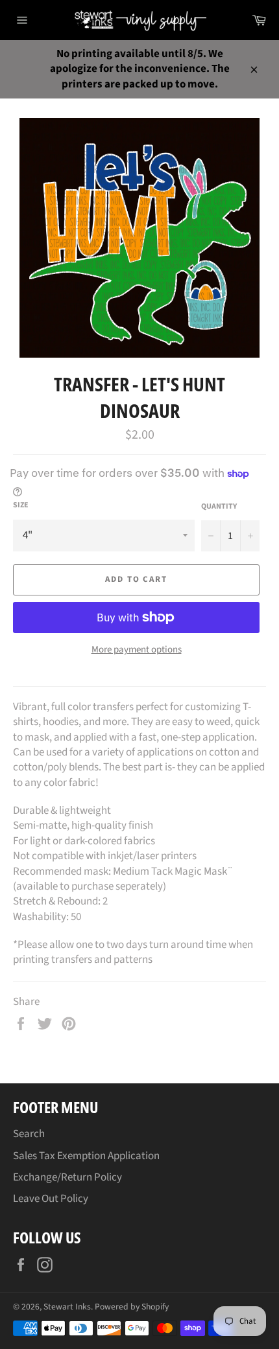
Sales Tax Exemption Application (86, 1156)
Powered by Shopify (132, 1306)
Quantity (219, 507)
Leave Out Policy (50, 1198)
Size (21, 505)
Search (29, 1134)
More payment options (136, 649)
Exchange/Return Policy (67, 1177)
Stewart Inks (67, 1306)
